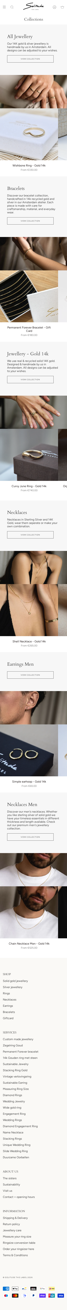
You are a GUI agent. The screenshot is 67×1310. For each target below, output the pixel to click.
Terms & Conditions (15, 1255)
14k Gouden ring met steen (20, 1058)
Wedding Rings (12, 1120)
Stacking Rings (12, 1138)
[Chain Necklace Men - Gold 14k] (29, 912)
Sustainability (11, 1184)
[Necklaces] (33, 567)
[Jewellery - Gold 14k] (33, 412)
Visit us (7, 1190)
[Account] (54, 7)
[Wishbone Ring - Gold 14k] (29, 134)
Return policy (11, 1224)
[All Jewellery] (33, 91)
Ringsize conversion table (19, 1242)
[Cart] (62, 7)
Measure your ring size (17, 1236)
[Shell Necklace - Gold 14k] (29, 610)
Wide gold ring (12, 1107)
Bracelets (9, 1012)
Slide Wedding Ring (15, 1151)
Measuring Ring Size (16, 1089)
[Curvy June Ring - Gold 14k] (29, 455)
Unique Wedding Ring (16, 1145)
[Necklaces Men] (33, 869)
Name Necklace (13, 1132)
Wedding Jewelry (14, 1101)
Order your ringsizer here (18, 1249)
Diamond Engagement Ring (20, 1126)
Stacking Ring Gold (15, 1070)
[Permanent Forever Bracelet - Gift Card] (29, 296)
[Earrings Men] (33, 707)
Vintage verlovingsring (17, 1076)
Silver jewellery (12, 987)
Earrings (8, 1005)
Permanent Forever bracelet (20, 1051)
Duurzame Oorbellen (16, 1157)
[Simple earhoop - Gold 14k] (29, 750)
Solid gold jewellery (15, 981)
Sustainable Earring (15, 1082)
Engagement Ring (14, 1113)
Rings (6, 993)
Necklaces (9, 999)
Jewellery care (12, 1230)
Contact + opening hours (19, 1197)
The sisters (9, 1178)
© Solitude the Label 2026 (18, 1277)
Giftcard (8, 1018)
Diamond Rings (12, 1095)
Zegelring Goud (13, 1045)
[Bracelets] (33, 253)
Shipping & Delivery (15, 1218)
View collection (30, 59)
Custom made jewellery (18, 1039)
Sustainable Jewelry (15, 1064)
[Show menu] (5, 7)
